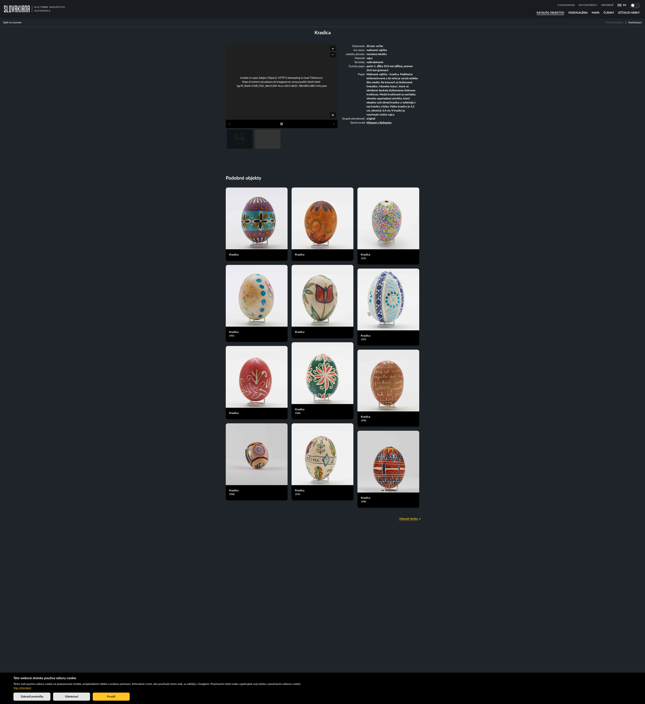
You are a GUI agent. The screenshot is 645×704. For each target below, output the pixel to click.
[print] (332, 153)
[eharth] (326, 153)
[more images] (281, 124)
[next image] (333, 124)
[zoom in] (333, 49)
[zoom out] (333, 55)
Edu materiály (588, 5)
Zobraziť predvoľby (32, 696)
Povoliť (111, 696)
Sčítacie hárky (629, 12)
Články (609, 12)
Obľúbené (607, 5)
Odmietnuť (71, 696)
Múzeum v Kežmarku (379, 122)
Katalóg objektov (550, 12)
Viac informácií (22, 688)
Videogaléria (578, 12)
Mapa (595, 12)
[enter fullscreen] (333, 115)
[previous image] (229, 124)
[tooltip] (227, 153)
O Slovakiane (566, 5)
